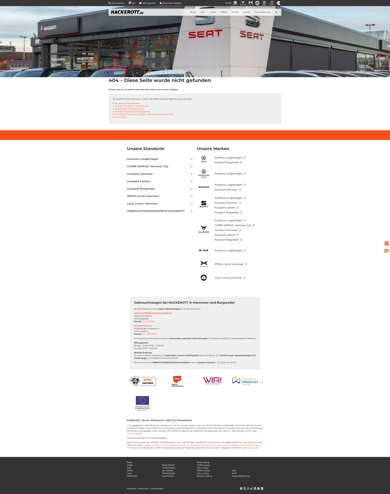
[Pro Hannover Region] (177, 381)
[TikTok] (251, 488)
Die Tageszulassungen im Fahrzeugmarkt (132, 111)
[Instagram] (248, 488)
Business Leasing (204, 476)
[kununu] (262, 488)
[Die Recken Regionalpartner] (142, 381)
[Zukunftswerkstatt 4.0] (247, 381)
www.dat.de (253, 448)
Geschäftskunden (263, 12)
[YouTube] (244, 488)
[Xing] (258, 488)
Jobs (132, 2)
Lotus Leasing (203, 473)
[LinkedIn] (255, 488)
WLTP (234, 473)
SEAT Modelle (168, 470)
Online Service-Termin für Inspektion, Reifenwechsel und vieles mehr (144, 114)
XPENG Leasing (203, 470)
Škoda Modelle (168, 465)
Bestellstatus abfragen (172, 3)
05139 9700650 (148, 321)
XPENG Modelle (168, 473)
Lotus (129, 473)
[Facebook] (241, 488)
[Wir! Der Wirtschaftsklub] (212, 381)
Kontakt (246, 12)
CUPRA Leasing (203, 465)
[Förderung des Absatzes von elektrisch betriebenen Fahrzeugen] (142, 404)
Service (235, 12)
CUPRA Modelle (168, 468)
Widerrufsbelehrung (240, 476)
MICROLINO (132, 476)
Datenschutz (143, 488)
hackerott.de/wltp (134, 433)
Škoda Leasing (203, 462)
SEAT (202, 12)
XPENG (224, 12)
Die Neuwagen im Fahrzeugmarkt (129, 109)
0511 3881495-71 (149, 334)
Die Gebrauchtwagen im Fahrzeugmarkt (132, 106)
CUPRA (212, 12)
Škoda (193, 12)
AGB (234, 470)
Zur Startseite (120, 117)
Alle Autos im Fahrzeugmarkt (127, 103)
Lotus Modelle (168, 476)
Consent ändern (157, 488)
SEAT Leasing (202, 468)
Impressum (132, 488)
